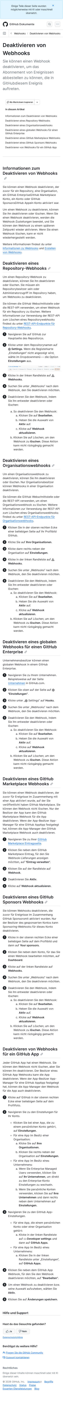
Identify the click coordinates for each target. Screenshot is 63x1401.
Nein (24, 1331)
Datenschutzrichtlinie (13, 1337)
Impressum (34, 1381)
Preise (32, 1385)
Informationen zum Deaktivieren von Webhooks (30, 171)
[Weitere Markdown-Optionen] (37, 102)
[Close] (53, 5)
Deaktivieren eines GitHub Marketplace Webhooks (28, 781)
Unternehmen (16, 683)
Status (22, 1385)
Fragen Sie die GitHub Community (24, 1352)
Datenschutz (10, 1385)
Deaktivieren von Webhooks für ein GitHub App (30, 1051)
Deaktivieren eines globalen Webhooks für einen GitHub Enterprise (30, 646)
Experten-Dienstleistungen (17, 1388)
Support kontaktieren (17, 1357)
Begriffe (48, 1381)
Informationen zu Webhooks (20, 248)
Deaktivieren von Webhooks (45, 33)
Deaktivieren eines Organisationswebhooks (26, 463)
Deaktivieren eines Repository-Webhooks (25, 266)
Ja (10, 1331)
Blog (36, 1388)
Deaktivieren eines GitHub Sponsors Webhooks (28, 899)
